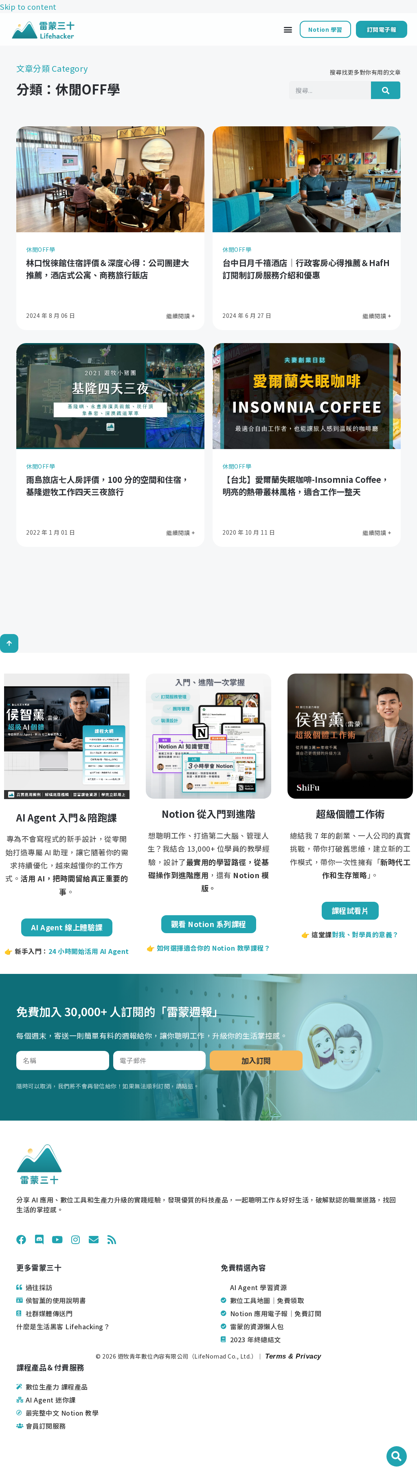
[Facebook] (21, 1239)
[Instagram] (76, 1239)
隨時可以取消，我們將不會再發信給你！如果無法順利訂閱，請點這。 (108, 1086)
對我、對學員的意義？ (365, 934)
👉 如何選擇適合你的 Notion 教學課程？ (209, 948)
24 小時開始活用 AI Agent (88, 951)
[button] (288, 29)
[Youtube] (57, 1239)
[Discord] (39, 1239)
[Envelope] (94, 1239)
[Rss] (112, 1239)
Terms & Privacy (292, 1356)
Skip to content (28, 6)
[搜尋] (385, 90)
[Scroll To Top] (9, 643)
